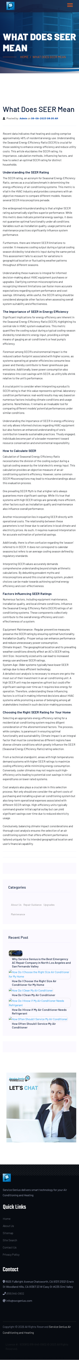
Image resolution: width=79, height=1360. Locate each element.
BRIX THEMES (55, 1357)
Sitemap (8, 1233)
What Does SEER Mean (49, 57)
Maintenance (18, 914)
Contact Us (10, 1247)
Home (24, 57)
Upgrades (49, 904)
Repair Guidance (33, 904)
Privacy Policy (11, 1254)
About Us (16, 904)
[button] (69, 4)
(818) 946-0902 (15, 1293)
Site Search (10, 1240)
